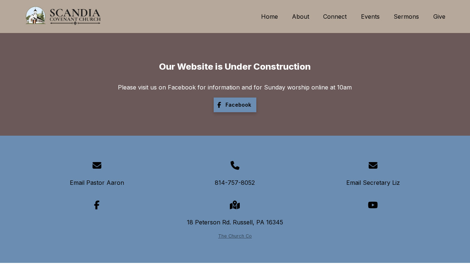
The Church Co (235, 236)
